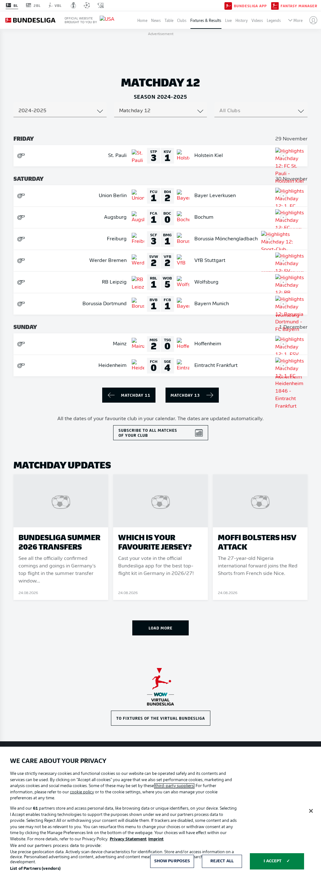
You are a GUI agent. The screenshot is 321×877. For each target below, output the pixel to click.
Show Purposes (172, 861)
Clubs (182, 20)
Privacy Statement (128, 839)
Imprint (156, 839)
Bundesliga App (250, 5)
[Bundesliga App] (228, 5)
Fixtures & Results (205, 20)
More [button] (298, 20)
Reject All (222, 861)
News (156, 20)
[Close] (311, 811)
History (241, 20)
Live (228, 20)
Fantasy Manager (299, 5)
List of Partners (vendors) (35, 869)
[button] (310, 20)
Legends (274, 20)
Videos (257, 20)
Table (169, 20)
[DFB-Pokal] (73, 5)
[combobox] (60, 111)
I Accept (273, 861)
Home (142, 20)
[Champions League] (87, 5)
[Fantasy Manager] (275, 5)
